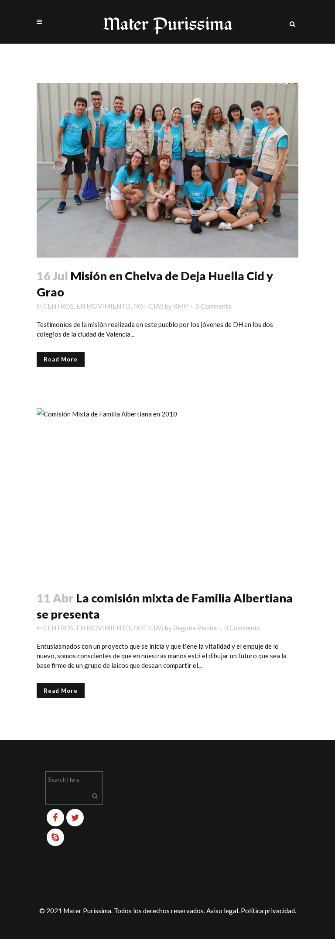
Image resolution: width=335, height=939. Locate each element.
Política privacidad (268, 911)
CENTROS (58, 306)
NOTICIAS (148, 306)
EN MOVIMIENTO (103, 306)
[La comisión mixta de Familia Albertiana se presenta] (167, 494)
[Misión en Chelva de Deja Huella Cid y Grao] (167, 170)
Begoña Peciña (195, 628)
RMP (180, 306)
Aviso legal (222, 911)
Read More (61, 359)
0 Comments (213, 306)
